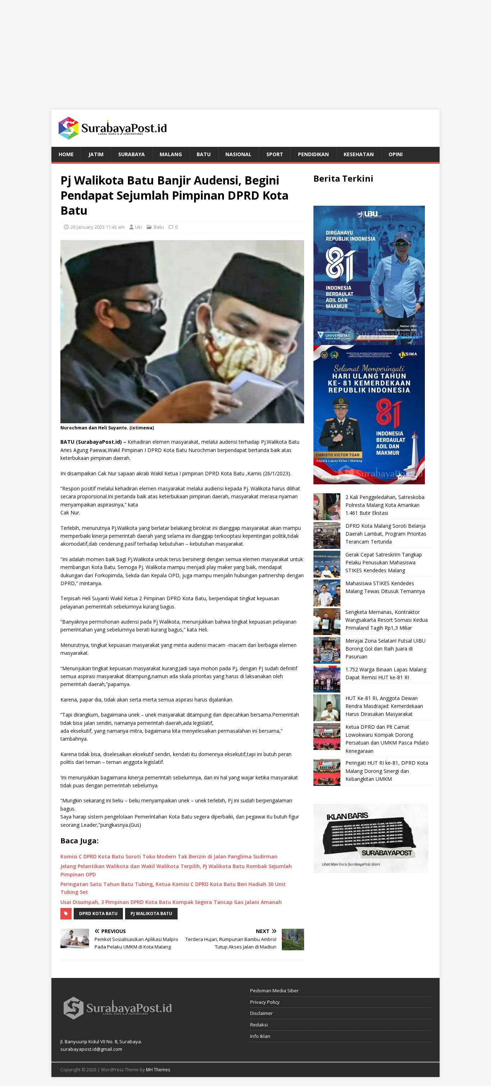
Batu (204, 154)
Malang (171, 154)
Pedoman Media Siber (274, 990)
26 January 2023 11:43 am (97, 227)
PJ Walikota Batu (151, 913)
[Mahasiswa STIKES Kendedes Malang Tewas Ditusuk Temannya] (326, 592)
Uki (138, 227)
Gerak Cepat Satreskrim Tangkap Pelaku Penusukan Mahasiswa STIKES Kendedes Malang (383, 562)
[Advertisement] (245, 50)
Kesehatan (359, 154)
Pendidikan (313, 154)
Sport (274, 154)
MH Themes (158, 1070)
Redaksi (259, 1024)
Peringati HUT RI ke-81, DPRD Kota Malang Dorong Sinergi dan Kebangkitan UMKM (386, 770)
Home (66, 154)
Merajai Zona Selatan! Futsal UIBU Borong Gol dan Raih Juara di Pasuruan (385, 648)
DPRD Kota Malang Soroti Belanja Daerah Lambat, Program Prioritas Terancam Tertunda (385, 533)
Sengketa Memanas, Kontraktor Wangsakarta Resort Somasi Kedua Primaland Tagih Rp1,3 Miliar (386, 620)
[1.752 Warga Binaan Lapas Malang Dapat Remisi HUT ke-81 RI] (326, 679)
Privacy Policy (265, 1002)
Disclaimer (261, 1013)
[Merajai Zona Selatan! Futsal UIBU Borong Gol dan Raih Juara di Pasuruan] (326, 650)
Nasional (238, 154)
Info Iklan (260, 1036)
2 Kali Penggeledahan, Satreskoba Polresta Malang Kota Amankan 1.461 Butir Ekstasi (385, 505)
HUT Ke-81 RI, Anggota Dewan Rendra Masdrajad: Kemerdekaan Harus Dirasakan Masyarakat (384, 706)
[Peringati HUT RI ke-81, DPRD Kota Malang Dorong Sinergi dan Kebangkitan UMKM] (326, 772)
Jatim (96, 154)
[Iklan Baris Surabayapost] (370, 869)
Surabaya (131, 154)
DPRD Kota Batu (98, 913)
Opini (396, 154)
